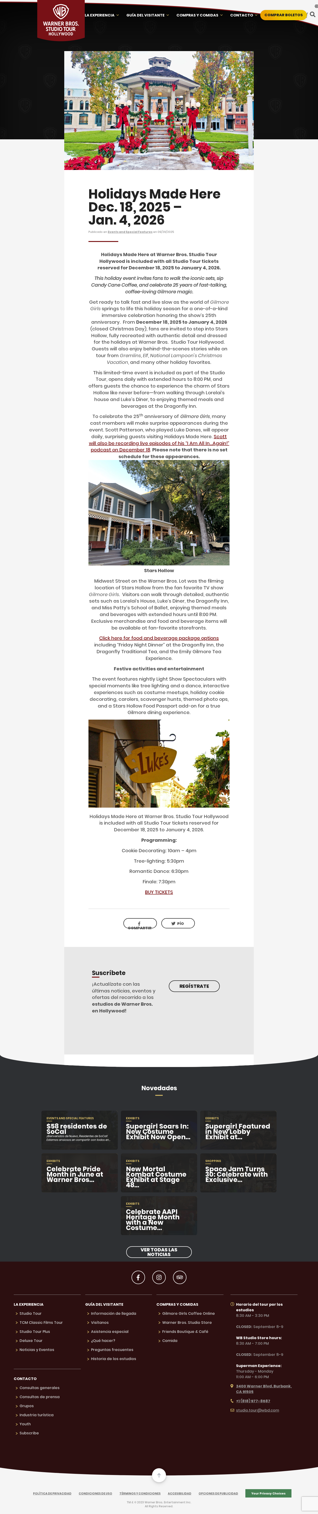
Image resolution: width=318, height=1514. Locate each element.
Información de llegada (113, 1313)
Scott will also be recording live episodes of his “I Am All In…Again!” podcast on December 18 (159, 443)
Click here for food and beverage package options (159, 638)
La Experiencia (100, 15)
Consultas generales (40, 1387)
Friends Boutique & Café (185, 1331)
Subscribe (29, 1433)
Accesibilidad (179, 1493)
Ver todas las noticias (159, 1252)
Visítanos (100, 1322)
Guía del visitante (145, 15)
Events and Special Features (130, 232)
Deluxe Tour (31, 1340)
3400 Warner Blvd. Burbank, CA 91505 (264, 1388)
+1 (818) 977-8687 (253, 1401)
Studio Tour (31, 1313)
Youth (25, 1424)
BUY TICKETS (159, 892)
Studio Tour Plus (35, 1331)
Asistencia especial (110, 1331)
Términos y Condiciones (140, 1493)
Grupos (27, 1406)
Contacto (241, 15)
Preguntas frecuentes (112, 1349)
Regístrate (194, 986)
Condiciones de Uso (95, 1493)
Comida (169, 1340)
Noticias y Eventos (37, 1349)
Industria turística (37, 1415)
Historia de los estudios (113, 1358)
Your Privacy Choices (268, 1493)
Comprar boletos (283, 15)
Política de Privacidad (52, 1493)
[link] (178, 923)
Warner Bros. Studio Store (187, 1322)
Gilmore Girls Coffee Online (188, 1313)
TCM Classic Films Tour (41, 1322)
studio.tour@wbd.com (257, 1410)
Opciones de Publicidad (218, 1493)
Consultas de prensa (40, 1397)
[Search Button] (312, 15)
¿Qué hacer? (103, 1340)
